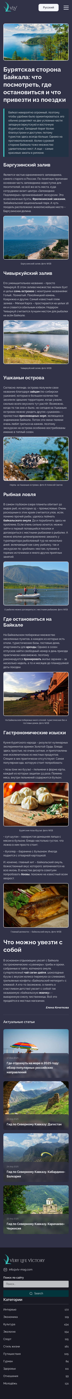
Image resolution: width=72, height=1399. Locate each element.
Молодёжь (36, 1383)
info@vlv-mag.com (20, 1269)
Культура (36, 1324)
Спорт (36, 1339)
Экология (36, 1331)
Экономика (36, 1317)
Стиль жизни (36, 1346)
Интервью (36, 1309)
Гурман (36, 1361)
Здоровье (36, 1368)
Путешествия (36, 1353)
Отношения (36, 1376)
